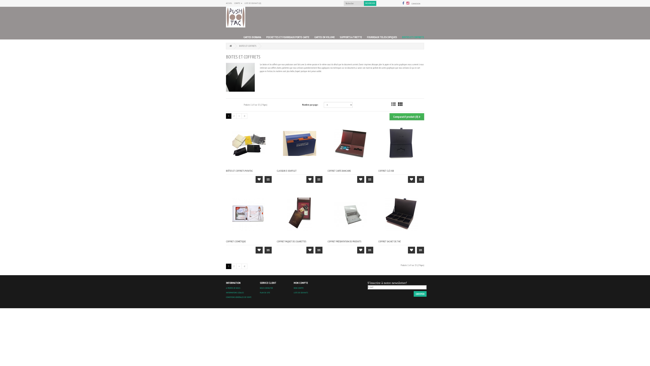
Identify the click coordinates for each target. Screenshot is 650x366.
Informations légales (235, 292)
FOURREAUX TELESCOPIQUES (382, 37)
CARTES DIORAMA (252, 37)
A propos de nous (233, 288)
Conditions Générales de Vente (238, 297)
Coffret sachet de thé (389, 241)
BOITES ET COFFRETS (413, 37)
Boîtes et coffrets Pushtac (239, 170)
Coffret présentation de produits (344, 241)
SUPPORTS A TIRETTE (351, 37)
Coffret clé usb (386, 170)
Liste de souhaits (301, 292)
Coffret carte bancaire (339, 170)
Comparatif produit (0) (406, 117)
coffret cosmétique (236, 241)
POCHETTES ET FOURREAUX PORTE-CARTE (287, 37)
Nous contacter (266, 288)
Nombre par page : (310, 104)
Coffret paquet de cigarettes (291, 241)
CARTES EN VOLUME (324, 37)
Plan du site (265, 292)
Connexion (415, 3)
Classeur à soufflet (287, 170)
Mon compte (299, 288)
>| (244, 116)
